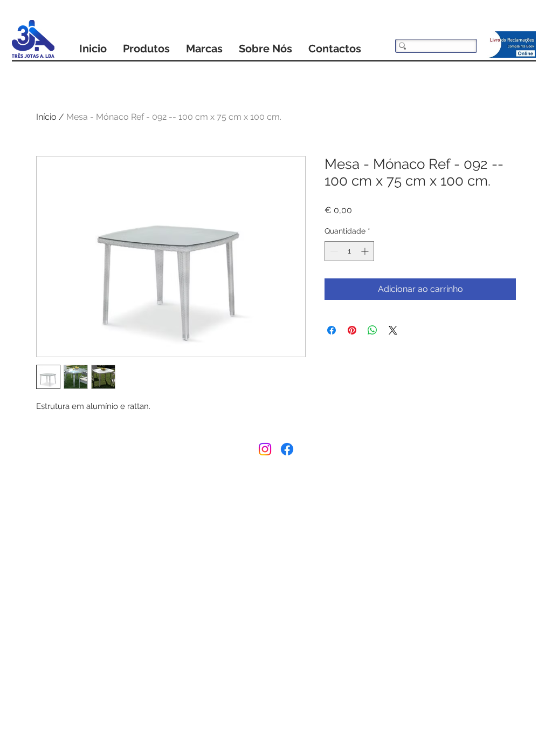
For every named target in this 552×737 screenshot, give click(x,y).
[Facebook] (287, 449)
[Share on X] (393, 330)
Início (46, 117)
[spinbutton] (349, 251)
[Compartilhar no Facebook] (331, 330)
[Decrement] (333, 251)
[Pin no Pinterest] (352, 330)
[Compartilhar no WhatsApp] (372, 330)
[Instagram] (265, 449)
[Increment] (365, 251)
